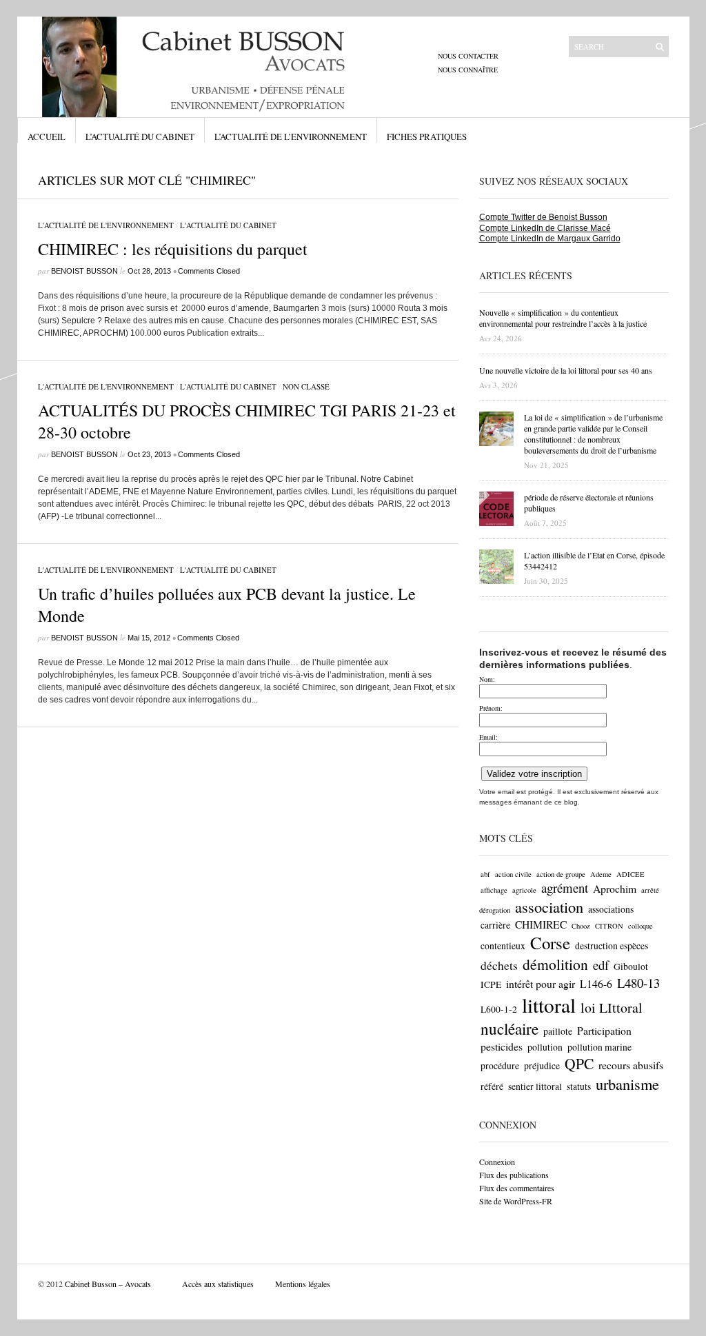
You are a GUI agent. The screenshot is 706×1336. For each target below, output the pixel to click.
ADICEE (630, 874)
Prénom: (491, 708)
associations (611, 909)
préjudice (542, 1066)
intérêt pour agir (540, 983)
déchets (499, 965)
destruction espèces (611, 946)
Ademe (601, 874)
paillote (557, 1031)
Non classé (306, 386)
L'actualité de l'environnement (106, 225)
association (549, 906)
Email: (488, 737)
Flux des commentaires (516, 1187)
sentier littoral (535, 1086)
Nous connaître (468, 69)
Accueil (46, 136)
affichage (494, 890)
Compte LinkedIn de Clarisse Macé (545, 228)
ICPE (491, 984)
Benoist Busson (84, 271)
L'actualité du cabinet (228, 225)
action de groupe (560, 874)
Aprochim (614, 888)
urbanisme (627, 1083)
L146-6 (596, 983)
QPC (579, 1063)
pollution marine (599, 1047)
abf (485, 874)
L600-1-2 (499, 1009)
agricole (524, 890)
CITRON (609, 926)
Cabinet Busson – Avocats (108, 1283)
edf (601, 964)
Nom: (487, 679)
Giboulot (631, 966)
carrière (495, 925)
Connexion (497, 1161)
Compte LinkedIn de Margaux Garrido (550, 238)
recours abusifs (630, 1064)
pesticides (502, 1046)
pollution (545, 1047)
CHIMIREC (541, 924)
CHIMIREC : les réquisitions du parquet (172, 249)
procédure (500, 1066)
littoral (549, 1004)
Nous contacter (468, 56)
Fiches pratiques (427, 136)
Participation (604, 1030)
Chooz (581, 926)
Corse (550, 942)
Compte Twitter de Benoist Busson (543, 217)
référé (492, 1086)
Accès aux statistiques (218, 1283)
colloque (640, 926)
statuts (579, 1086)
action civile (513, 874)
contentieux (503, 946)
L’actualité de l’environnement (290, 136)
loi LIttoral (612, 1007)
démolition (555, 964)
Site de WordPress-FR (515, 1200)
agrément (564, 887)
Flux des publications (514, 1174)
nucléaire (509, 1028)
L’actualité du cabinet (139, 136)
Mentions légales (302, 1283)
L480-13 (638, 982)
